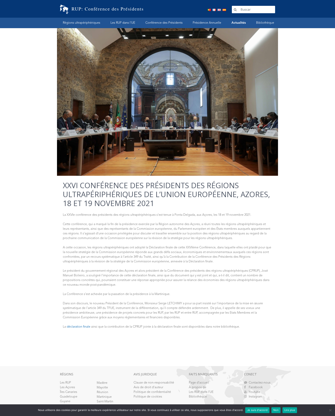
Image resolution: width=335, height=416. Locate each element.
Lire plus (289, 410)
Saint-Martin (105, 401)
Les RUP (65, 382)
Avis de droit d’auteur (148, 387)
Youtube (254, 392)
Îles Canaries (68, 392)
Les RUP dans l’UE (123, 22)
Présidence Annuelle (207, 22)
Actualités (238, 22)
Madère (102, 383)
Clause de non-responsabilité (154, 382)
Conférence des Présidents (164, 22)
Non (276, 410)
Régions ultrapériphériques (81, 22)
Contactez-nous (259, 382)
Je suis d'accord (257, 410)
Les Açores (67, 387)
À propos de (197, 387)
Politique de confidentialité (152, 392)
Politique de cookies (148, 396)
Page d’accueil (199, 382)
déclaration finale (78, 326)
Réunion (102, 392)
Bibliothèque (265, 22)
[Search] (235, 9)
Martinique (104, 397)
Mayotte (102, 387)
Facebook (256, 387)
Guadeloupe (68, 396)
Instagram (255, 396)
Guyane (65, 401)
